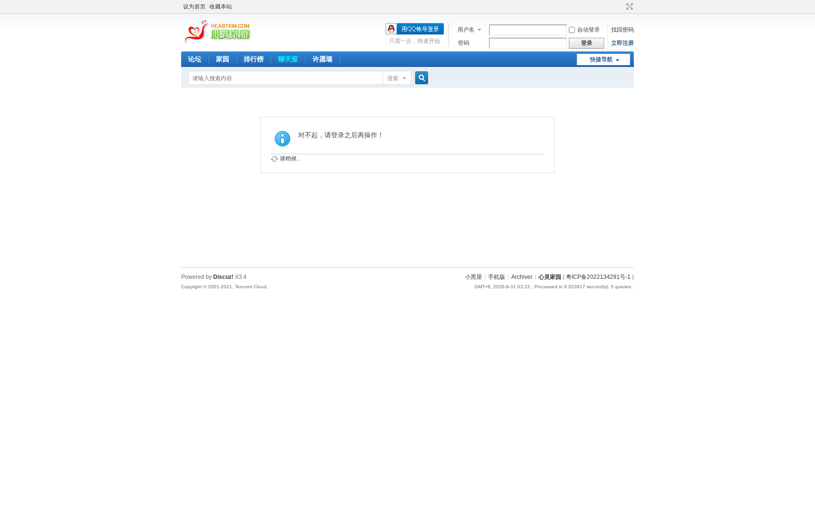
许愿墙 (323, 59)
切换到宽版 (628, 6)
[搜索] (420, 78)
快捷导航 (601, 59)
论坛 (194, 59)
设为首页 (194, 6)
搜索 (393, 78)
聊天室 (288, 59)
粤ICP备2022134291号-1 (598, 277)
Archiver (521, 277)
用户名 (465, 29)
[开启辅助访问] (620, 6)
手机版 (496, 277)
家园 (222, 59)
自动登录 (588, 29)
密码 (463, 43)
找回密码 (622, 29)
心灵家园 (550, 277)
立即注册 (622, 43)
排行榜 (254, 59)
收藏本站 (220, 6)
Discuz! (223, 277)
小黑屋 (473, 277)
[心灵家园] (218, 43)
